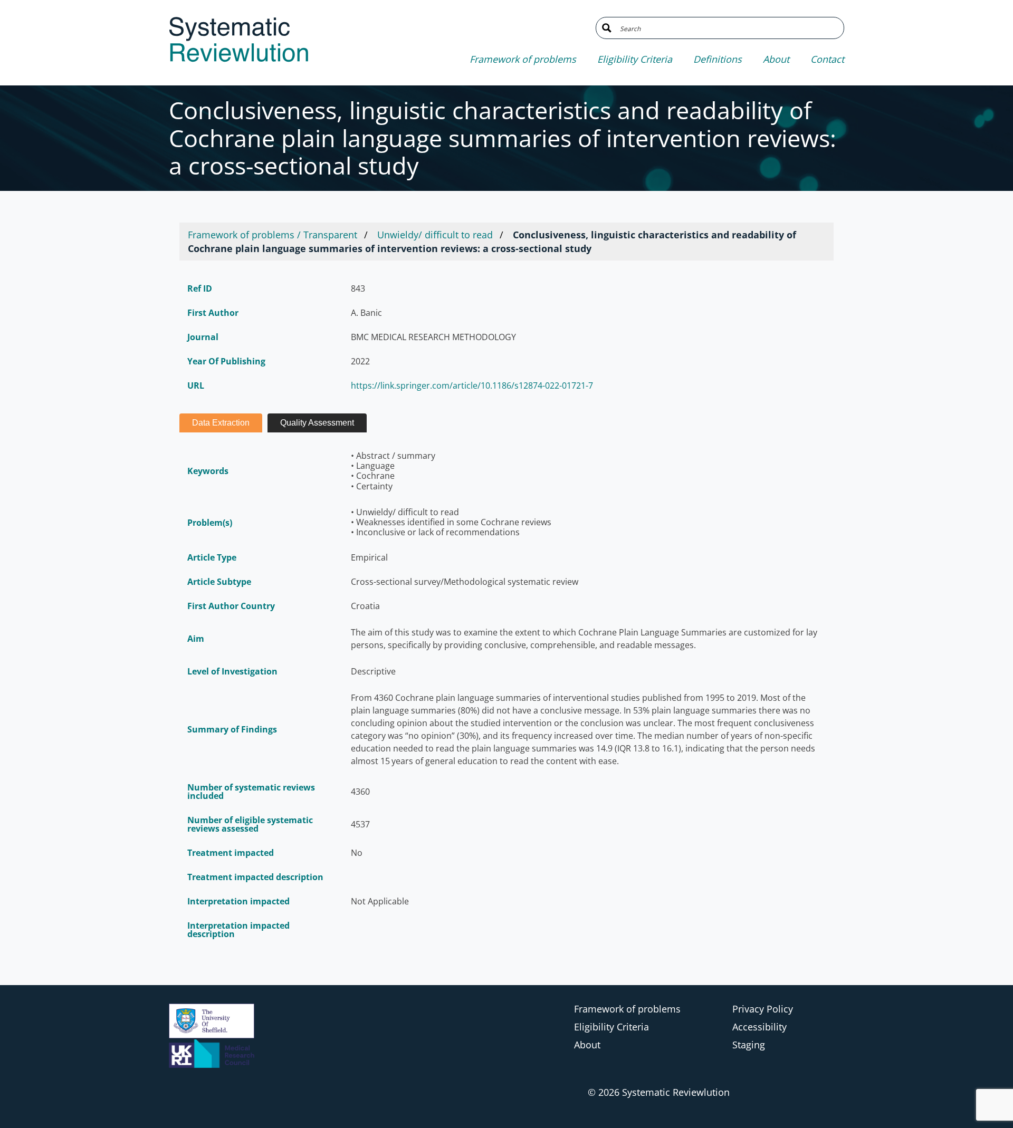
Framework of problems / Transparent (272, 234)
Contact (827, 59)
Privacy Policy (762, 1008)
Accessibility (759, 1026)
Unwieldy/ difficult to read (435, 234)
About (776, 59)
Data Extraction (221, 422)
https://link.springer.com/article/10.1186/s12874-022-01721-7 (472, 385)
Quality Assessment (317, 422)
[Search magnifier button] (606, 28)
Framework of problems (523, 59)
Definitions (717, 59)
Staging (748, 1044)
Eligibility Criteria (634, 59)
